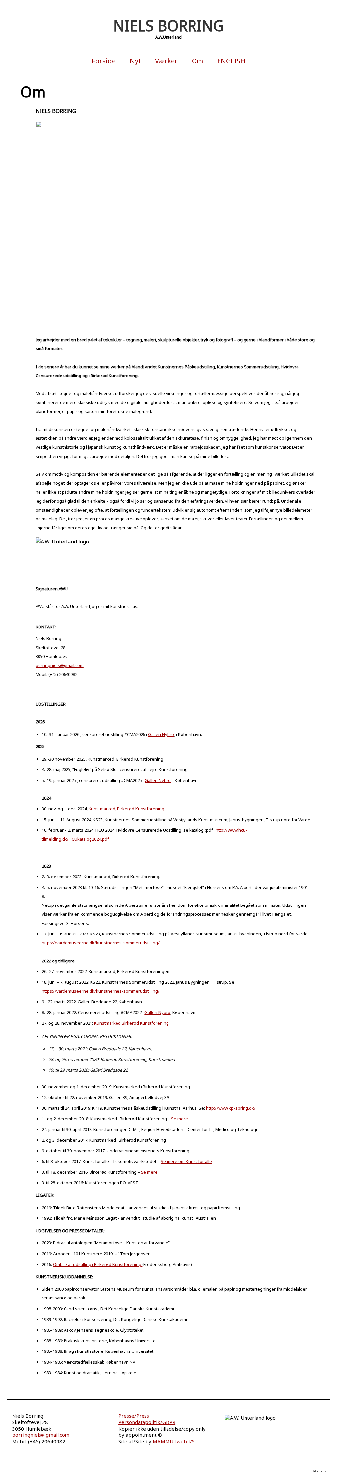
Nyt (135, 61)
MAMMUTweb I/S (173, 1441)
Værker (166, 61)
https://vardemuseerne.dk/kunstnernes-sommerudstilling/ (101, 943)
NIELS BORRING (168, 25)
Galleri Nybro (161, 734)
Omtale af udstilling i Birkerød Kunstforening (97, 1264)
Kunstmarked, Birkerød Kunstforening (126, 809)
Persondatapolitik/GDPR (146, 1422)
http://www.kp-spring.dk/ (231, 1108)
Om (197, 61)
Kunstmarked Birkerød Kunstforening (131, 1023)
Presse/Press (133, 1415)
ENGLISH (231, 61)
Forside (104, 61)
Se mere (179, 1119)
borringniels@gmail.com (60, 665)
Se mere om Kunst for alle (186, 1161)
